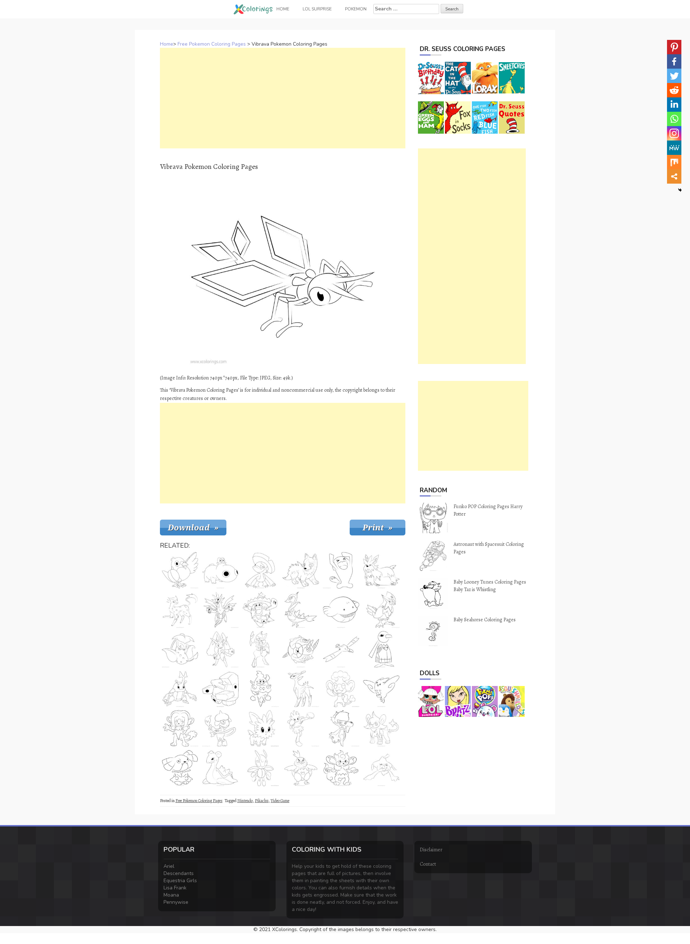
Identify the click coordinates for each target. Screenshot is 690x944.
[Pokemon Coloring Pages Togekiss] (381, 689)
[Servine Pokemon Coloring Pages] (301, 610)
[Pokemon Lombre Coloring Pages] (260, 570)
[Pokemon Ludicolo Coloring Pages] (260, 610)
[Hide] (680, 190)
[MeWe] (674, 148)
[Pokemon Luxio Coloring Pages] (381, 728)
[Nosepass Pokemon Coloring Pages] (220, 689)
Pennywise (176, 902)
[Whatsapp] (674, 119)
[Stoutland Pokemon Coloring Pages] (381, 570)
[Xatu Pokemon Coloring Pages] (381, 649)
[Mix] (674, 162)
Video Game (280, 800)
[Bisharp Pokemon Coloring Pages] (260, 649)
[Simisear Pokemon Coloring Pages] (341, 768)
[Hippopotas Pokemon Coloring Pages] (220, 570)
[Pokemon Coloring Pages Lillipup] (260, 728)
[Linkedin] (674, 104)
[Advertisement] (282, 98)
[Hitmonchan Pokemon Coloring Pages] (301, 728)
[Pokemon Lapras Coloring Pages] (220, 768)
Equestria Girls (180, 880)
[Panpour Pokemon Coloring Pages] (341, 689)
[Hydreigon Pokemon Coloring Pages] (220, 610)
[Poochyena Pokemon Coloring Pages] (301, 570)
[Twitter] (674, 76)
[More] (674, 176)
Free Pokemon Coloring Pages (212, 44)
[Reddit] (674, 90)
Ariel (169, 866)
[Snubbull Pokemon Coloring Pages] (180, 768)
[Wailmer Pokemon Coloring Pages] (341, 610)
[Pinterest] (674, 47)
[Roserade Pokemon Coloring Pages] (341, 728)
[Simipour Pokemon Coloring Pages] (180, 728)
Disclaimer (431, 849)
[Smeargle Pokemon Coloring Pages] (220, 728)
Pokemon (356, 9)
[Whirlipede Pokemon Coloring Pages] (301, 649)
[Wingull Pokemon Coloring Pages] (341, 649)
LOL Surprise (317, 9)
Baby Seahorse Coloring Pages (485, 619)
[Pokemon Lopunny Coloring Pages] (220, 649)
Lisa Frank (175, 887)
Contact (428, 864)
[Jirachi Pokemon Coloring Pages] (381, 768)
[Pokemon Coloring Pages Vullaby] (301, 768)
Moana (171, 895)
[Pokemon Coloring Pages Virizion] (301, 689)
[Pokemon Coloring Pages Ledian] (260, 768)
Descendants (179, 873)
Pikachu (261, 800)
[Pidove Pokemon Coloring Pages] (180, 570)
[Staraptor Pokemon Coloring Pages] (381, 610)
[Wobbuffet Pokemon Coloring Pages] (341, 570)
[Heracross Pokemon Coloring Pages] (180, 689)
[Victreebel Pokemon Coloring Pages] (180, 649)
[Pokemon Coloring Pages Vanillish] (260, 689)
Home (166, 44)
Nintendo (245, 800)
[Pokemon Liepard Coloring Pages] (180, 610)
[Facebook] (674, 61)
